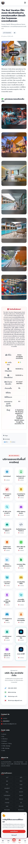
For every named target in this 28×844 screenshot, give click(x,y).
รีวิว (3, 736)
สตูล (7, 781)
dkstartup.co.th (12, 696)
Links (3, 750)
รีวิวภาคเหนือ (7, 810)
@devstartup (12, 692)
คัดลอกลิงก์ (8, 32)
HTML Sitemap (6, 746)
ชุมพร (21, 788)
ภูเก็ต (21, 777)
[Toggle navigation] (25, 2)
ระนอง (21, 784)
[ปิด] (25, 814)
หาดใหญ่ (13, 442)
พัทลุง (7, 792)
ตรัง (7, 784)
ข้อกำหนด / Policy (7, 743)
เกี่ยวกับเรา (5, 739)
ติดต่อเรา (4, 741)
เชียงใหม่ (7, 799)
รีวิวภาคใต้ (21, 806)
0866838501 (6, 721)
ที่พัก (6, 442)
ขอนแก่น (21, 795)
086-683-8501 (12, 688)
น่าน (21, 802)
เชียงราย (21, 799)
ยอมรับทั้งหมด (14, 831)
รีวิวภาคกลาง (21, 810)
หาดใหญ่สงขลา (7, 795)
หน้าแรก (4, 734)
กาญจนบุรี (7, 802)
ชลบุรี (7, 806)
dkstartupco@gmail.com (15, 700)
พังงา (21, 781)
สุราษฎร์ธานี (7, 788)
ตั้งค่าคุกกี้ (14, 835)
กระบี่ (7, 777)
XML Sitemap (5, 748)
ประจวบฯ (21, 792)
